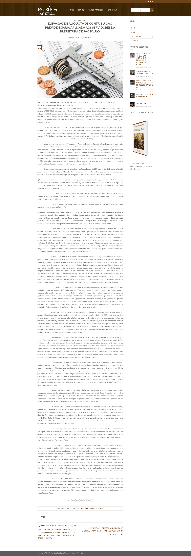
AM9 (89, 38)
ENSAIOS (80, 10)
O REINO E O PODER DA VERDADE (144, 95)
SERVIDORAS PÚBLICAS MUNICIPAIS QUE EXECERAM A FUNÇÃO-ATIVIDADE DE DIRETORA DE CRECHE (102, 531)
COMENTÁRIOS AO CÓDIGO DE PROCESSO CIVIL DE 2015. (144, 84)
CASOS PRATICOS (95, 10)
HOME (71, 10)
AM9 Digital (81, 553)
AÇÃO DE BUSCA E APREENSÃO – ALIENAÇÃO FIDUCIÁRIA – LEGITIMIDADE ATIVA (143, 59)
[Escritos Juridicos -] (51, 9)
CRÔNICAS (112, 10)
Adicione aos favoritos (96, 508)
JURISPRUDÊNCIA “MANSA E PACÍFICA (144, 72)
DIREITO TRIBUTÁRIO (80, 20)
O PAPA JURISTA (143, 103)
